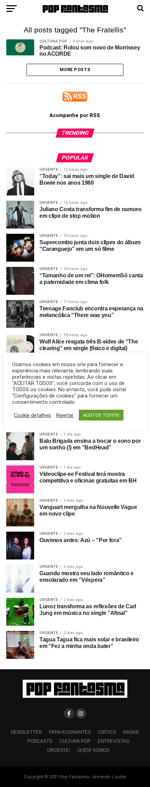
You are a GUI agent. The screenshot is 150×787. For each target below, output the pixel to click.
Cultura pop (75, 741)
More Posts (75, 69)
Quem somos (93, 750)
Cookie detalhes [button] (32, 415)
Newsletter (26, 732)
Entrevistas (113, 741)
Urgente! (58, 750)
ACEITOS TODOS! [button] (101, 415)
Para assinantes (70, 732)
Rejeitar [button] (65, 415)
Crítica (107, 732)
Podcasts (39, 741)
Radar (131, 732)
